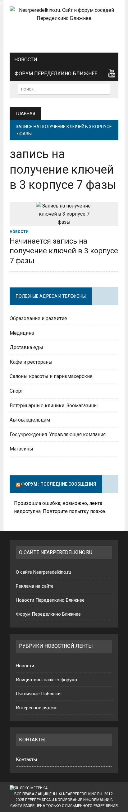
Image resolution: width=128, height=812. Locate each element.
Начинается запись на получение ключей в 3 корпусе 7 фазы (64, 251)
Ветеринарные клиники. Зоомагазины (54, 405)
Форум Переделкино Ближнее (56, 74)
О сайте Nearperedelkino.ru (43, 572)
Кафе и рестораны (31, 362)
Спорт (16, 391)
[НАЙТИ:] (64, 89)
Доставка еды (26, 347)
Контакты (26, 759)
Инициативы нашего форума (46, 680)
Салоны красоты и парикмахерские (51, 376)
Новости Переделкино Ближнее (50, 600)
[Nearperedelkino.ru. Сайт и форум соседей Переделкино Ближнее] (64, 14)
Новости (25, 60)
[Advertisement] (64, 34)
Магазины (21, 449)
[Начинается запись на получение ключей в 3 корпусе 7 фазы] (64, 222)
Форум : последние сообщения (58, 484)
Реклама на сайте (34, 586)
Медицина (22, 333)
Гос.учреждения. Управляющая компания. (58, 434)
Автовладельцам (30, 420)
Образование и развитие (38, 318)
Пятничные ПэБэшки (38, 694)
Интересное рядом (36, 708)
